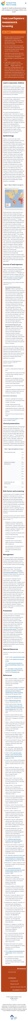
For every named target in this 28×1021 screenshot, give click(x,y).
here (4, 174)
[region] (14, 196)
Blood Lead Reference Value (15, 696)
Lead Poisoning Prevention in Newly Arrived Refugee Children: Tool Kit (14, 664)
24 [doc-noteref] (23, 428)
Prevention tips (15, 672)
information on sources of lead (14, 277)
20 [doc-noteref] (23, 275)
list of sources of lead (12, 418)
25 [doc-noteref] (6, 438)
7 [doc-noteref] (16, 230)
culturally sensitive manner (9, 629)
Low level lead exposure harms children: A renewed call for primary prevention (14, 690)
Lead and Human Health (19, 657)
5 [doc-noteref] (17, 150)
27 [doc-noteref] (24, 444)
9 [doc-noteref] (5, 240)
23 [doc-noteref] (21, 428)
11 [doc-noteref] (8, 261)
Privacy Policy (14, 999)
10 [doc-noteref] (14, 247)
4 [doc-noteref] (16, 145)
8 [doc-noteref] (14, 254)
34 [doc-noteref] (12, 518)
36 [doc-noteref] (16, 628)
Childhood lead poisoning (14, 700)
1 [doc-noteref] (22, 109)
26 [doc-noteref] (10, 443)
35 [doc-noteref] (18, 572)
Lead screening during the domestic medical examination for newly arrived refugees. (15, 870)
